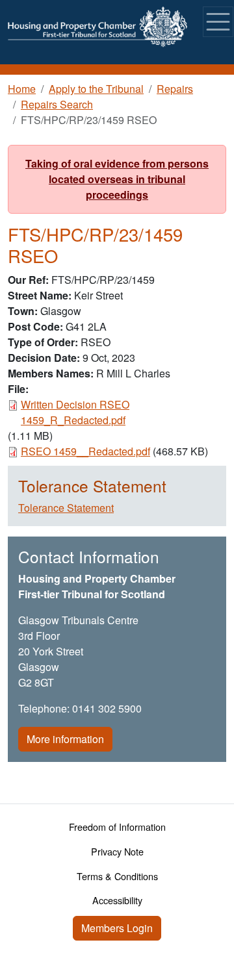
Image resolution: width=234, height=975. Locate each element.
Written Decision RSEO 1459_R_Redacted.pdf (75, 412)
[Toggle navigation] (218, 21)
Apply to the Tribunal (96, 88)
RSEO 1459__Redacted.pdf (85, 451)
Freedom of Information (117, 826)
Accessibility (117, 900)
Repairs (175, 88)
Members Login (117, 927)
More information (65, 738)
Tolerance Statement (66, 507)
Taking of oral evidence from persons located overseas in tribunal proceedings (117, 179)
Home (22, 88)
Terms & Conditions (117, 876)
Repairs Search (57, 104)
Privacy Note (117, 851)
